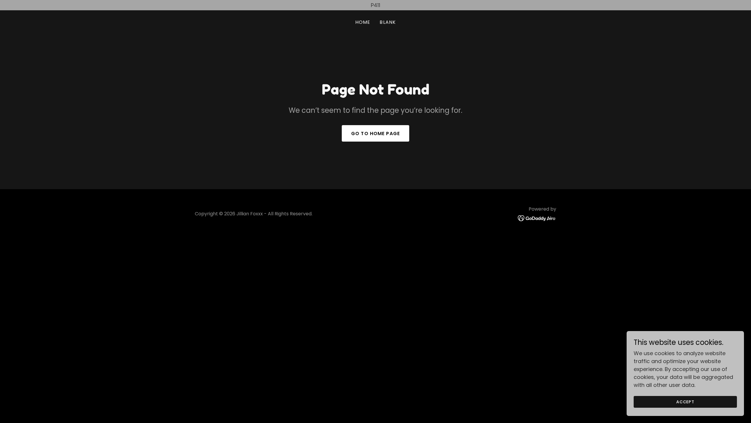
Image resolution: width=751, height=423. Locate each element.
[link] (537, 217)
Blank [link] (388, 22)
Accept (685, 402)
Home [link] (363, 22)
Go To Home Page (375, 133)
